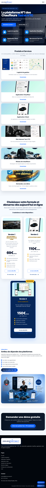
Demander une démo (8, 24)
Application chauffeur (5, 459)
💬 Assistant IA (41, 482)
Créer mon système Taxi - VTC (9, 370)
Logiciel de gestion (5, 457)
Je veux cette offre (11, 270)
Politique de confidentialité (7, 467)
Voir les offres (23, 24)
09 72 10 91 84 (4, 478)
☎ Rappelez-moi (41, 485)
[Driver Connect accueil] (7, 2)
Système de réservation (6, 463)
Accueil (2, 455)
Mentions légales (4, 465)
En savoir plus (23, 77)
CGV (2, 469)
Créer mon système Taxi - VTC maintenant (23, 425)
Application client (5, 461)
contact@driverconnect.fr (6, 476)
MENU (43, 2)
